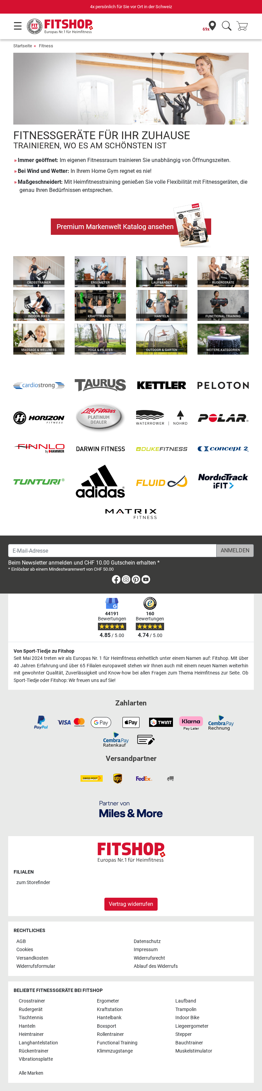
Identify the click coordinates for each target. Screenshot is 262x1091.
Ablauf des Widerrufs (156, 966)
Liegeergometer (191, 1026)
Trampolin (185, 1009)
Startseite (22, 45)
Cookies (24, 949)
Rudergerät (31, 1009)
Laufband (185, 1001)
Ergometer (108, 1001)
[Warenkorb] (244, 26)
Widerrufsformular (35, 966)
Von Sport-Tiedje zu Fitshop (44, 651)
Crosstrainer (32, 1001)
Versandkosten (32, 958)
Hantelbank (109, 1018)
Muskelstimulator (193, 1051)
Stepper (183, 1034)
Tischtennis (31, 1018)
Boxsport (106, 1026)
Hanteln (27, 1026)
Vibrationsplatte (36, 1059)
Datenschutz (147, 941)
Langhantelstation (38, 1043)
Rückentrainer (33, 1051)
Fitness (46, 45)
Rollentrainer (110, 1034)
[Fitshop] (60, 26)
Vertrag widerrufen (131, 904)
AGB (21, 941)
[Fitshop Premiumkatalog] (131, 225)
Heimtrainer (31, 1034)
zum (33, 882)
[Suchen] (226, 26)
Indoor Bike (187, 1018)
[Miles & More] (131, 808)
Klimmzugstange (115, 1051)
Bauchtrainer (189, 1043)
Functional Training (117, 1043)
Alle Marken (31, 1073)
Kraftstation (110, 1009)
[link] (116, 580)
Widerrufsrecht (149, 958)
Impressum (146, 949)
